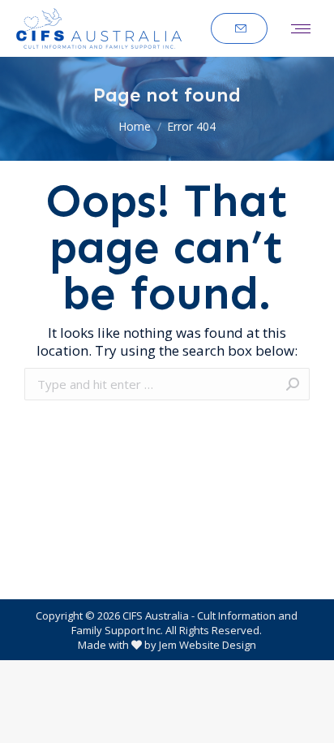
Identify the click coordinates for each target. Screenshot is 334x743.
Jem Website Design (207, 644)
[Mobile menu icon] (301, 29)
